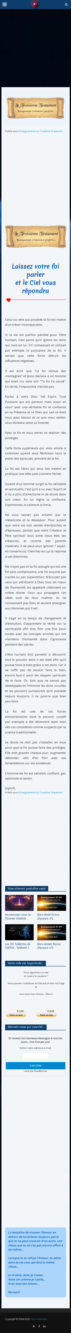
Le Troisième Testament (49, 131)
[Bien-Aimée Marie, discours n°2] (51, 932)
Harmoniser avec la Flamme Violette (18, 916)
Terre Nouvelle (39, 1319)
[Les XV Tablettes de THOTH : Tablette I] (19, 932)
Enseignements (27, 131)
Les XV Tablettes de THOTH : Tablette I (17, 946)
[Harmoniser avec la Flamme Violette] (19, 902)
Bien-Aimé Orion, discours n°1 (48, 916)
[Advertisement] (35, 48)
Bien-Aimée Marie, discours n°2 (49, 946)
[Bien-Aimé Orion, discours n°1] (51, 902)
